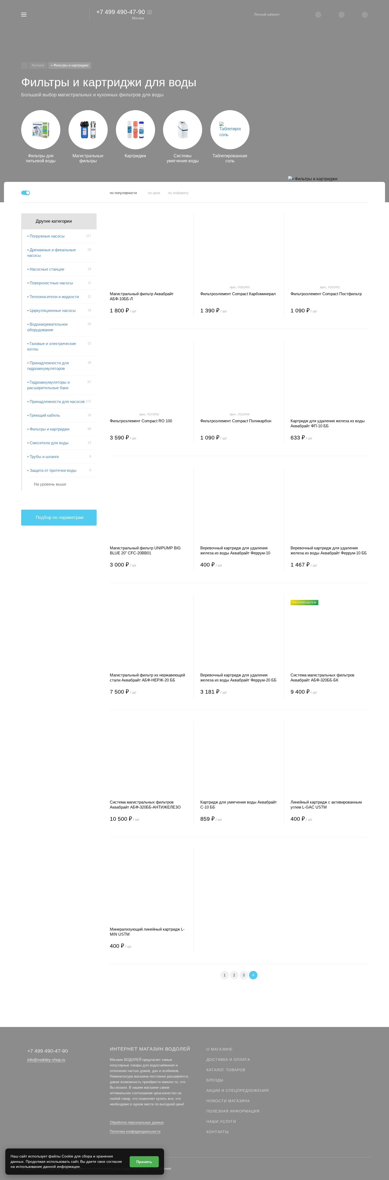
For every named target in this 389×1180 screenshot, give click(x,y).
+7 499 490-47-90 (120, 11)
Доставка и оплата (228, 1059)
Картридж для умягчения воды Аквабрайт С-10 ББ (238, 804)
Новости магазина (228, 1101)
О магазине (219, 1049)
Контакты (217, 1132)
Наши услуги (221, 1121)
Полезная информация (233, 1111)
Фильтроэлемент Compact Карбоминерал (238, 293)
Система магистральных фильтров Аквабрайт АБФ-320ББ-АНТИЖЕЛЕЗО (145, 804)
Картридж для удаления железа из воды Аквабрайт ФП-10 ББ (328, 423)
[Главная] (24, 65)
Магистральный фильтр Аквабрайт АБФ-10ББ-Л (142, 296)
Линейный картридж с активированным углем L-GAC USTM (326, 804)
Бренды (214, 1080)
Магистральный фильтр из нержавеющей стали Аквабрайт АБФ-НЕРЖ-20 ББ (147, 677)
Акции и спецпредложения (237, 1090)
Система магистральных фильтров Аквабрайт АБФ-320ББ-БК (322, 677)
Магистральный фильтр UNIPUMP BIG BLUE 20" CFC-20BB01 (145, 550)
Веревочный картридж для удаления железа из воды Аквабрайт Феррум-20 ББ (238, 677)
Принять (144, 1162)
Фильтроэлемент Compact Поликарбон (235, 421)
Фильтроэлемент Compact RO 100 (141, 421)
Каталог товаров (225, 1070)
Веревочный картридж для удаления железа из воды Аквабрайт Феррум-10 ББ (329, 550)
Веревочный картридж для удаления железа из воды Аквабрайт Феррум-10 (235, 550)
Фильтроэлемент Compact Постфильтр (326, 293)
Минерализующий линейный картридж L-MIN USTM (147, 931)
